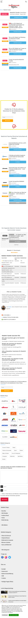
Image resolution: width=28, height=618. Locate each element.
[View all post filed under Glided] (5, 437)
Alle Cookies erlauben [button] (14, 615)
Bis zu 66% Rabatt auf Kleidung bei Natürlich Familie (17, 38)
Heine (3, 517)
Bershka (4, 511)
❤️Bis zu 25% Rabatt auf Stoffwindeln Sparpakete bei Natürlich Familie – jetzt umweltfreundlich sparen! (16, 25)
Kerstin (9, 306)
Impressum (5, 571)
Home (1, 9)
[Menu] (1, 1)
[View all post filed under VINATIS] (13, 425)
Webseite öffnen (19, 17)
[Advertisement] (14, 85)
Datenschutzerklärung (7, 573)
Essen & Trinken (6, 447)
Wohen (21, 450)
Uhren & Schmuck (6, 535)
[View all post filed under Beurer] (22, 431)
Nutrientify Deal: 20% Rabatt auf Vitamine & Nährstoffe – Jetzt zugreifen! (17, 169)
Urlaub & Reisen (6, 538)
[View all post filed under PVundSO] (13, 413)
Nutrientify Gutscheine (15, 173)
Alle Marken (5, 525)
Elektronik (12, 456)
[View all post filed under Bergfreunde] (13, 401)
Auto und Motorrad (6, 544)
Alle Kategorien (5, 549)
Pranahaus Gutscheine (15, 198)
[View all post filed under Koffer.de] (5, 413)
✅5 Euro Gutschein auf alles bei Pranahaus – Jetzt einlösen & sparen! (17, 194)
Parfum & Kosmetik (6, 450)
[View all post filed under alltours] (5, 407)
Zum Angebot (18, 241)
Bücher (3, 459)
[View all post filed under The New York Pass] (22, 401)
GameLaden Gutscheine (15, 159)
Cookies (4, 578)
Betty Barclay (5, 520)
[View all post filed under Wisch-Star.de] (5, 431)
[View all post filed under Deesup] (22, 407)
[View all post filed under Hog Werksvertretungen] (5, 419)
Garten (8, 542)
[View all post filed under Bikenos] (5, 425)
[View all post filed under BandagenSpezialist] (22, 419)
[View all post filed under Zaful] (5, 401)
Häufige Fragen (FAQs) (7, 581)
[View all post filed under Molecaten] (13, 419)
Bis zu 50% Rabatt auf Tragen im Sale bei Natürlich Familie (17, 49)
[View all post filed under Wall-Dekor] (22, 425)
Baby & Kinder (5, 453)
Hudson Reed (5, 515)
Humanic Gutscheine (15, 184)
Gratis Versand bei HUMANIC (16, 181)
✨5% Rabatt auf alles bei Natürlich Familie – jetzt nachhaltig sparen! (17, 236)
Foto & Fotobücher (16, 453)
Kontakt (4, 569)
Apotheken (20, 456)
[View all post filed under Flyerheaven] (22, 413)
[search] (26, 1)
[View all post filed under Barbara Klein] (13, 407)
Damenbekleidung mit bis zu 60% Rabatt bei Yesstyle (17, 143)
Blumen (4, 542)
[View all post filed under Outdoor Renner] (13, 437)
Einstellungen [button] (4, 615)
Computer (4, 456)
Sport (15, 450)
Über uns (3, 564)
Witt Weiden (5, 513)
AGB (3, 576)
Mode (14, 447)
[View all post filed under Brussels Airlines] (13, 431)
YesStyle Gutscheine (15, 147)
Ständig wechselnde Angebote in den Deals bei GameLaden (17, 156)
